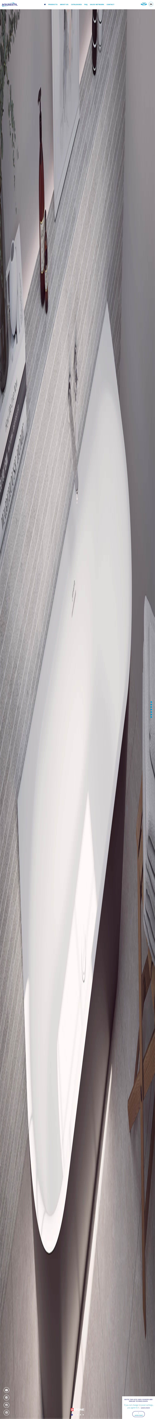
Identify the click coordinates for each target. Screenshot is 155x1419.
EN (151, 4)
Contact (110, 4)
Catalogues (76, 4)
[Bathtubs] (151, 702)
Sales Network (97, 4)
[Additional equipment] (151, 714)
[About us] (151, 717)
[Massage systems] (151, 709)
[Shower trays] (151, 704)
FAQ (85, 4)
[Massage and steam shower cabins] (151, 712)
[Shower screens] (151, 707)
